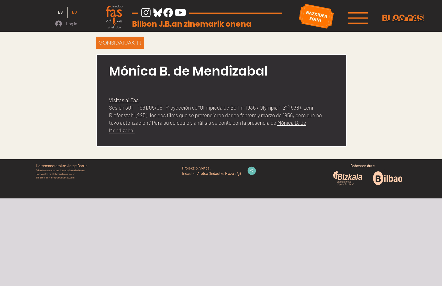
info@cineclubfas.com (62, 177)
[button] (358, 18)
